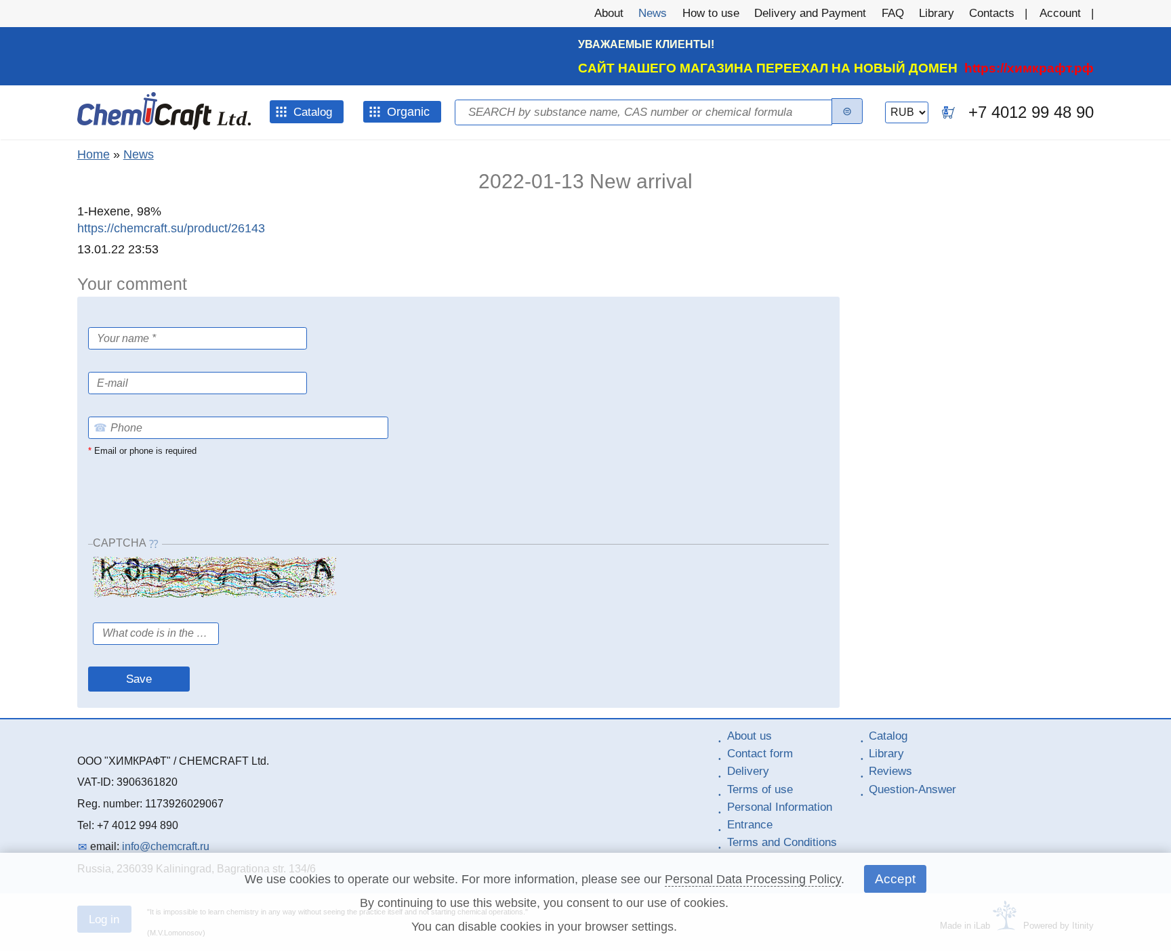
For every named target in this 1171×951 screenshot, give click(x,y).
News (138, 154)
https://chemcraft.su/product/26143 (171, 228)
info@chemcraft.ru (165, 846)
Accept (895, 878)
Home (93, 154)
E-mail (103, 361)
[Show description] (127, 362)
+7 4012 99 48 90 (1031, 112)
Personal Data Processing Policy (753, 879)
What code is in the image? (161, 612)
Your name (117, 318)
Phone (104, 406)
